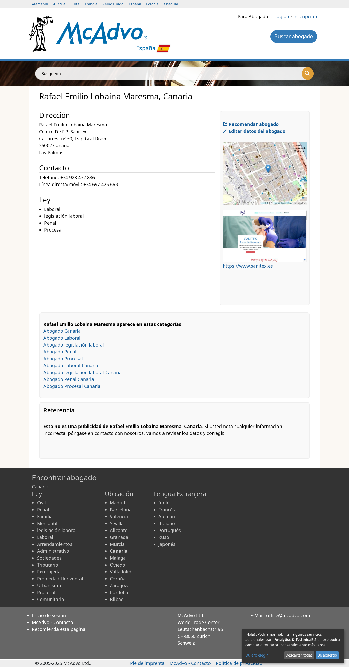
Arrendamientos (54, 544)
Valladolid (120, 572)
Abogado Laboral (61, 338)
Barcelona (121, 509)
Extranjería (49, 572)
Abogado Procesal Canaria (71, 386)
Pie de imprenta (147, 663)
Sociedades (49, 558)
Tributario (47, 565)
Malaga (118, 558)
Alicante (118, 530)
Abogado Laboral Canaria (70, 365)
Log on (281, 16)
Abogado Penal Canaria (68, 379)
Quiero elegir (256, 655)
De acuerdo (327, 655)
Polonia (152, 4)
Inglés (165, 503)
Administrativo (53, 551)
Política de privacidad (239, 663)
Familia (45, 516)
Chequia (171, 4)
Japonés (167, 544)
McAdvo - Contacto (52, 622)
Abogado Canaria (62, 331)
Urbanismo (49, 585)
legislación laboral (57, 530)
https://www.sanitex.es (248, 266)
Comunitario (50, 599)
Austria (59, 4)
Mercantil (47, 523)
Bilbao (117, 599)
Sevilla (117, 523)
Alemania (40, 4)
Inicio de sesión (49, 615)
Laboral (45, 537)
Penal (43, 509)
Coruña (117, 578)
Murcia (117, 544)
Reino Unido (112, 4)
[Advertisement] (129, 269)
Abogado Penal (59, 352)
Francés (166, 509)
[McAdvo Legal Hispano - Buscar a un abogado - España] (101, 32)
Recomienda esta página (58, 629)
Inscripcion (305, 16)
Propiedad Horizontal (60, 578)
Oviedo (117, 565)
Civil (41, 503)
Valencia (119, 516)
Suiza (75, 4)
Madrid (117, 503)
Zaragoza (120, 585)
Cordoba (119, 592)
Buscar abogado (293, 36)
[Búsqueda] (308, 73)
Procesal (46, 592)
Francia (91, 4)
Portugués (169, 530)
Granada (119, 537)
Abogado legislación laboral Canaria (82, 372)
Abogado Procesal (63, 358)
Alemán (166, 516)
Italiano (166, 523)
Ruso (163, 537)
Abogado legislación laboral (73, 345)
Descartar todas (299, 655)
